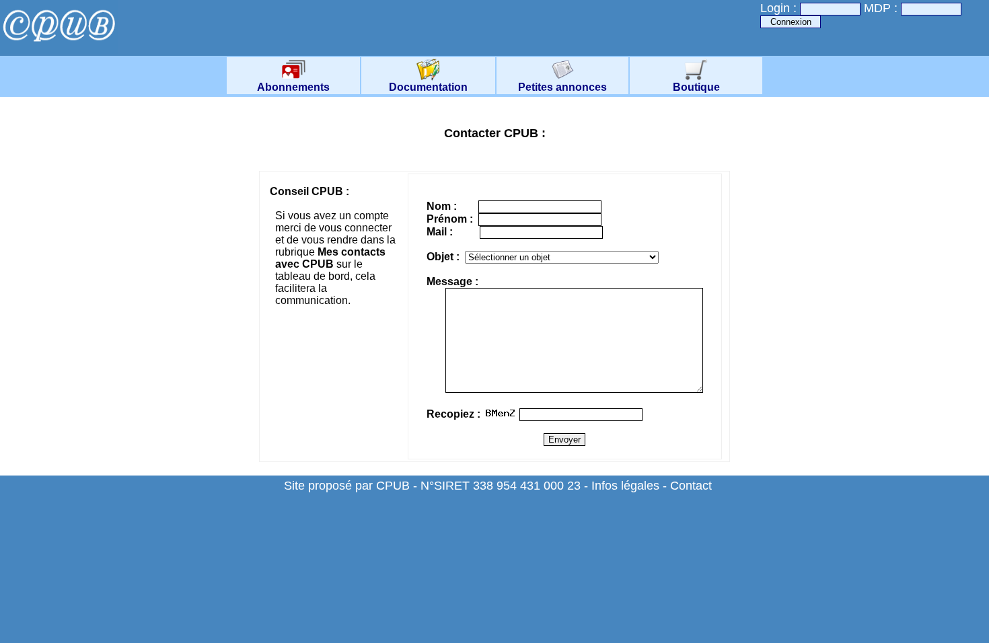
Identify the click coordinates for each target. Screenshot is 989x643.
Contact (691, 485)
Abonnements (293, 87)
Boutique (696, 87)
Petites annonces (562, 87)
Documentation (428, 87)
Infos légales (625, 485)
